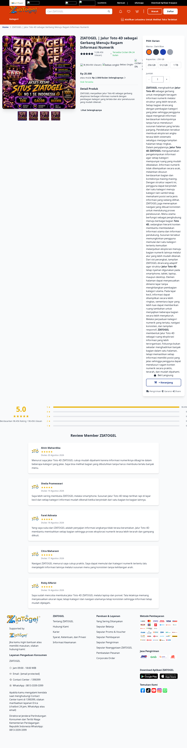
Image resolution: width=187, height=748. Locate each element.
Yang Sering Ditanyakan (109, 621)
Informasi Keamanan (64, 642)
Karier (56, 631)
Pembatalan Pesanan (108, 652)
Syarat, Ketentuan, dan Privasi (69, 637)
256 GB (151, 65)
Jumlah (149, 73)
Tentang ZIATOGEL (63, 621)
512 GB (163, 65)
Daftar (170, 11)
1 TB (175, 65)
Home (5, 27)
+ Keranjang (165, 382)
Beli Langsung (165, 375)
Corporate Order (105, 658)
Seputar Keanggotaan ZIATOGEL (114, 647)
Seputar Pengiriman (107, 642)
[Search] (109, 11)
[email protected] (30, 673)
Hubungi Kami (61, 626)
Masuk (154, 11)
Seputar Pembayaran (108, 637)
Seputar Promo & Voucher (111, 631)
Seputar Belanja (105, 626)
